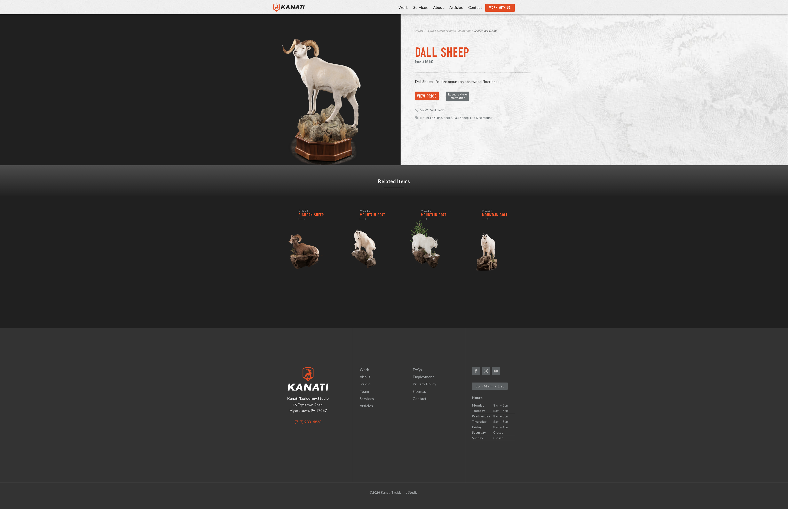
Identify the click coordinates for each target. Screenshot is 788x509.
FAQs (417, 370)
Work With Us (500, 7)
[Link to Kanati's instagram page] (486, 371)
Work (403, 7)
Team (364, 391)
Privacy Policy (424, 384)
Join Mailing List (490, 386)
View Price (426, 96)
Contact (475, 7)
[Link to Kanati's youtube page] (496, 371)
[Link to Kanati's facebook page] (476, 371)
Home (419, 30)
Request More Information (457, 96)
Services (420, 7)
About (438, 7)
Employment (423, 377)
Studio (365, 384)
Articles (456, 7)
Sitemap (419, 391)
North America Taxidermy (453, 30)
